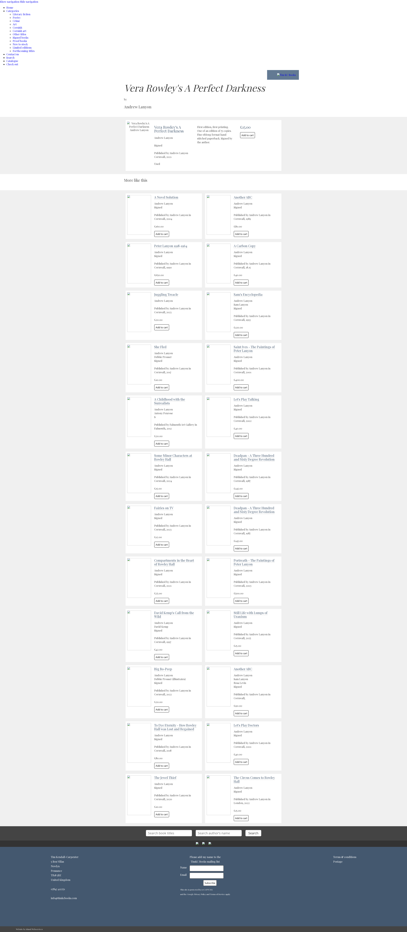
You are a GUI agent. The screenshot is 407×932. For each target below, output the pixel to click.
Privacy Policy (200, 894)
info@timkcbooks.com (64, 898)
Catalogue (12, 61)
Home (9, 7)
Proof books (20, 41)
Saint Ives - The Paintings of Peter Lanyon (254, 349)
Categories (12, 11)
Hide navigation (29, 1)
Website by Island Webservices (29, 929)
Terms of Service (217, 894)
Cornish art (19, 31)
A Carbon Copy (245, 246)
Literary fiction (21, 14)
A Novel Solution (166, 197)
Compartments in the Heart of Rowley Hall (174, 562)
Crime (16, 21)
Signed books (20, 37)
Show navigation (9, 1)
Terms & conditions (344, 857)
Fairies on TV (163, 508)
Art (15, 24)
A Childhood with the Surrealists (169, 401)
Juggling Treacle (166, 294)
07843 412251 (58, 889)
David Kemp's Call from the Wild (174, 615)
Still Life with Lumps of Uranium (250, 615)
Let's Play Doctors (246, 725)
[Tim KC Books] (286, 75)
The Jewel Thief (165, 777)
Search (10, 57)
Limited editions (22, 47)
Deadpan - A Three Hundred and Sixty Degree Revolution (254, 457)
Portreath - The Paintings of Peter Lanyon (254, 562)
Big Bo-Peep (163, 669)
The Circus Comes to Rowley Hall (254, 779)
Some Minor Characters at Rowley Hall (173, 457)
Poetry (17, 17)
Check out (12, 64)
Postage (337, 861)
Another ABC (243, 197)
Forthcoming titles (23, 51)
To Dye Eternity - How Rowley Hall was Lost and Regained (175, 727)
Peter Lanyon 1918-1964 (170, 246)
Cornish (17, 27)
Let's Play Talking (246, 399)
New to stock (20, 44)
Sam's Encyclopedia (248, 294)
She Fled (160, 347)
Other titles (19, 34)
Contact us (12, 54)
